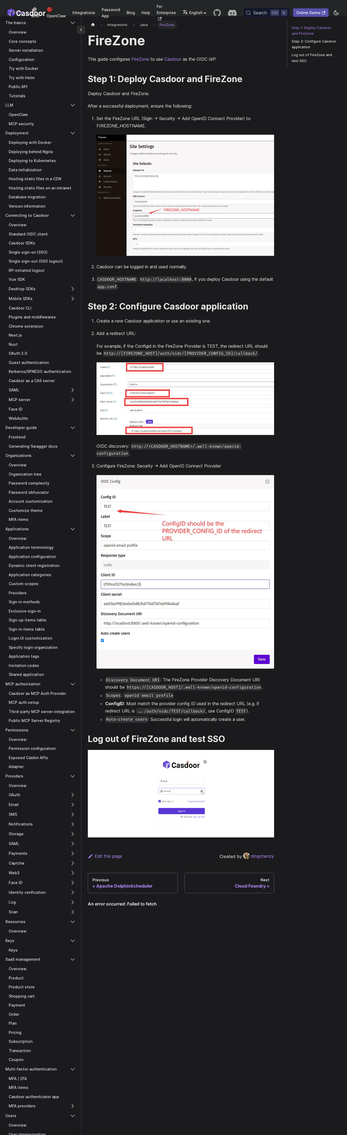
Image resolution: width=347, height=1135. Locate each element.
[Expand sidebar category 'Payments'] (73, 853)
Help (146, 12)
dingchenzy (262, 856)
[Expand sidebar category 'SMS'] (73, 814)
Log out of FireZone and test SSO (312, 58)
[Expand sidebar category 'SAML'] (73, 390)
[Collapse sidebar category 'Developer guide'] (73, 427)
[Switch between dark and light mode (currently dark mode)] (336, 12)
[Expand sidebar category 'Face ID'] (73, 882)
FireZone (140, 59)
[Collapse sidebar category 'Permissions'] (73, 730)
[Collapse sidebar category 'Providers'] (73, 776)
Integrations (83, 12)
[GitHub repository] (217, 12)
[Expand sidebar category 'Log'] (73, 902)
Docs (20, 12)
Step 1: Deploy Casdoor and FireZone (311, 31)
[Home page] (93, 25)
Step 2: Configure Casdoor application (314, 44)
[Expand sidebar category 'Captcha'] (73, 863)
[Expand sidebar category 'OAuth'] (73, 795)
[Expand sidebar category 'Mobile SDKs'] (73, 298)
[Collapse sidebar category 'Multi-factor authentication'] (73, 1069)
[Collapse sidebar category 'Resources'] (73, 921)
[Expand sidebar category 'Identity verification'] (73, 892)
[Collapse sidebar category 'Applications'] (73, 529)
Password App (111, 12)
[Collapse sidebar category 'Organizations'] (73, 455)
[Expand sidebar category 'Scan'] (73, 912)
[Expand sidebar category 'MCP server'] (73, 399)
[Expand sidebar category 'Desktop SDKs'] (73, 289)
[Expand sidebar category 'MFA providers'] (73, 1106)
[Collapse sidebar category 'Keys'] (73, 940)
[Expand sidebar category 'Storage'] (73, 834)
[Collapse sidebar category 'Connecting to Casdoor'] (73, 215)
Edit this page (108, 856)
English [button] (196, 12)
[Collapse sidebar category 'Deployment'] (73, 133)
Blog (131, 12)
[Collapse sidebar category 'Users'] (73, 1115)
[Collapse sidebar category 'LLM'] (73, 105)
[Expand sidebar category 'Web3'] (73, 873)
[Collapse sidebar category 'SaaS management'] (73, 959)
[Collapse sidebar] (81, 30)
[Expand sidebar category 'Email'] (73, 804)
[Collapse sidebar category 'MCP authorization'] (73, 684)
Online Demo (308, 12)
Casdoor (172, 59)
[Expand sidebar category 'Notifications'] (73, 824)
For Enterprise (166, 9)
